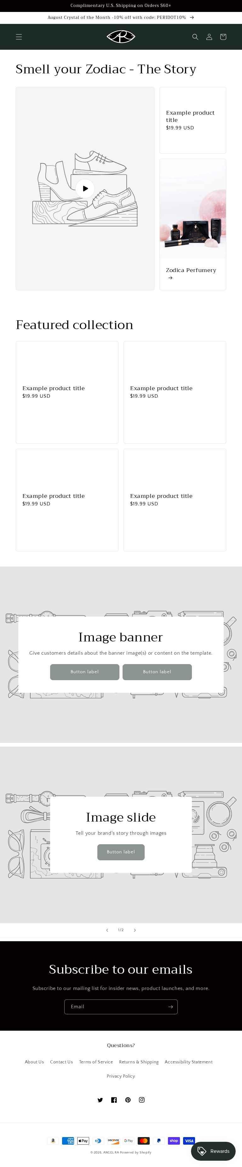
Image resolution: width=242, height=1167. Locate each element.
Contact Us (61, 1062)
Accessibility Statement (188, 1062)
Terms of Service (96, 1062)
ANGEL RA (111, 1152)
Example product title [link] (190, 116)
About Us (34, 1062)
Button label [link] (85, 672)
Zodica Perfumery (191, 271)
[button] (19, 37)
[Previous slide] (107, 930)
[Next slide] (135, 930)
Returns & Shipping (139, 1062)
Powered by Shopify (136, 1152)
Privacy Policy (121, 1076)
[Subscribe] (170, 1006)
